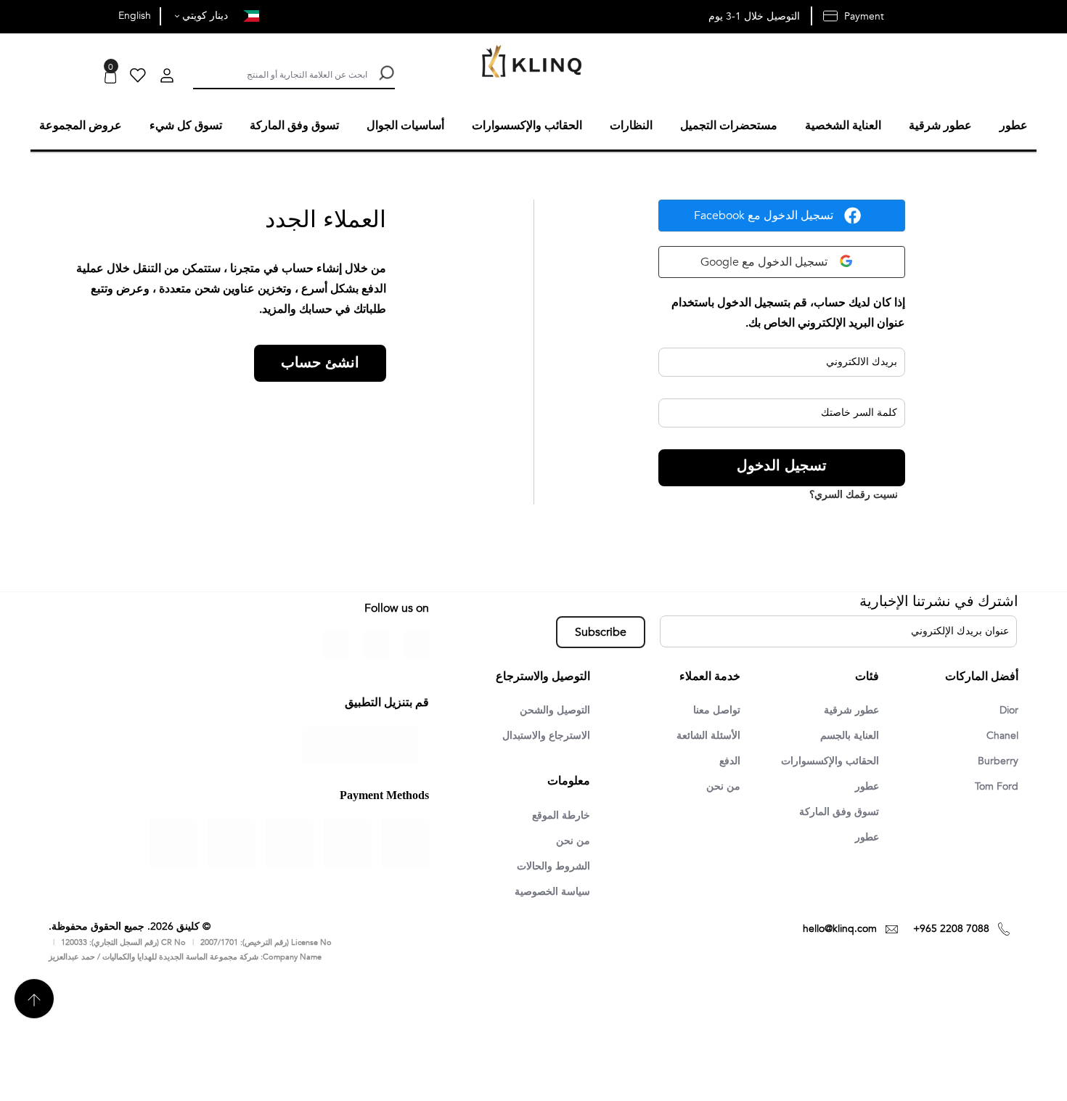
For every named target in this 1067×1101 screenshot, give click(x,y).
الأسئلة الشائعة (704, 734)
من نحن (721, 787)
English (134, 15)
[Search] (384, 73)
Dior (1007, 708)
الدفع (728, 761)
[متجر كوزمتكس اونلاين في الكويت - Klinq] (528, 63)
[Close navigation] (15, 14)
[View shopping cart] (110, 77)
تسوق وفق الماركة (834, 813)
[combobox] (280, 73)
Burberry (996, 761)
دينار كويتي (203, 15)
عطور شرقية (847, 708)
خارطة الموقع (556, 815)
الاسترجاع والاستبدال (540, 734)
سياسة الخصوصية (547, 893)
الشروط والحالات (548, 867)
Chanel (1000, 734)
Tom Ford (994, 787)
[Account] (167, 77)
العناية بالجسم (845, 734)
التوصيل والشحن (550, 708)
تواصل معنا (713, 708)
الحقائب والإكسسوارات (824, 761)
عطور (865, 787)
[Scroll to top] (34, 1000)
